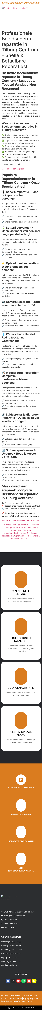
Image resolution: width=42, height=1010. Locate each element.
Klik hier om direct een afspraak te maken (20, 520)
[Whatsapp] (23, 981)
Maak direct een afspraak (13, 169)
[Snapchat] (34, 981)
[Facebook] (8, 981)
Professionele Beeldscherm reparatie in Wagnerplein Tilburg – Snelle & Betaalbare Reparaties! (21, 536)
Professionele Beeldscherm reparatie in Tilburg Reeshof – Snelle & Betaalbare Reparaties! (21, 527)
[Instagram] (13, 981)
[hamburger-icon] (37, 13)
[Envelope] (29, 981)
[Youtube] (18, 981)
